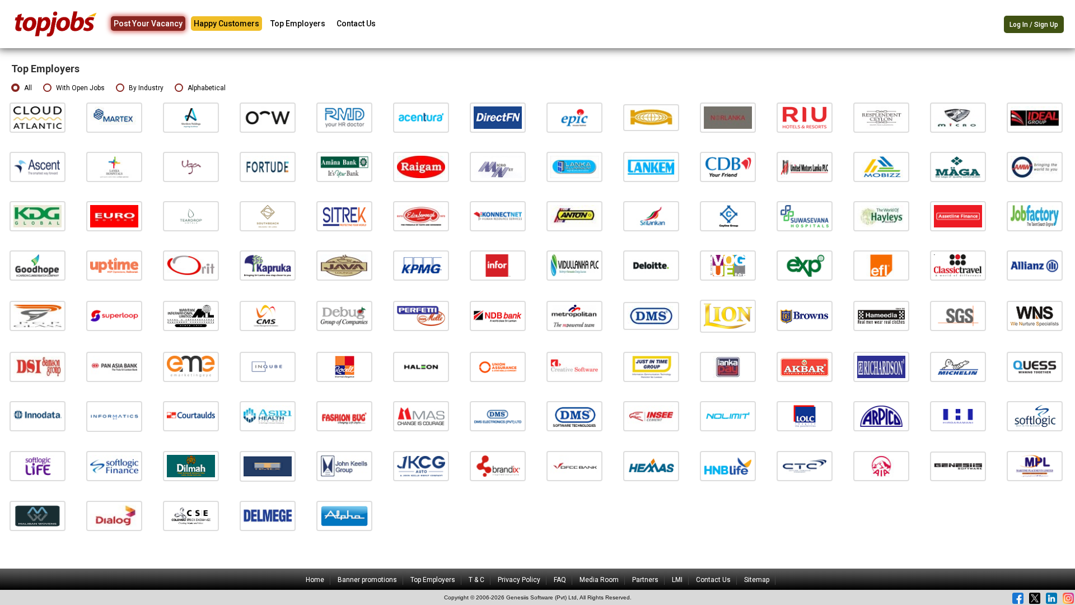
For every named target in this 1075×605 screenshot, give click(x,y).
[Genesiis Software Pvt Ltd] (957, 465)
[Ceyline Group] (727, 216)
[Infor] (497, 265)
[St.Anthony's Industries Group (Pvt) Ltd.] (574, 216)
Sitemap (756, 580)
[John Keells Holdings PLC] (344, 465)
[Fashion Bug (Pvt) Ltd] (344, 416)
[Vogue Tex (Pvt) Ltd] (727, 265)
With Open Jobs (80, 88)
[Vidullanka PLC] (574, 265)
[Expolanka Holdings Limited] (804, 265)
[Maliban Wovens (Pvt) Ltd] (37, 515)
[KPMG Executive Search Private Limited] (421, 265)
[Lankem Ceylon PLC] (651, 166)
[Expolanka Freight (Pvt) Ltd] (881, 265)
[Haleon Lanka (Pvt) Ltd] (421, 366)
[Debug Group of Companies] (344, 315)
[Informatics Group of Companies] (114, 416)
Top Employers (297, 23)
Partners (645, 580)
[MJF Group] (190, 465)
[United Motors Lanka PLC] (804, 166)
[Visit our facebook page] (1017, 598)
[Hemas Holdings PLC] (651, 465)
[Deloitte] (651, 265)
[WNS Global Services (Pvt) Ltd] (1034, 315)
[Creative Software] (574, 366)
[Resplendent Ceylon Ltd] (881, 117)
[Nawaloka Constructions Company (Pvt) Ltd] (651, 117)
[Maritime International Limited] (190, 315)
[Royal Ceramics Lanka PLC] (344, 366)
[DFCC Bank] (574, 465)
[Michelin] (957, 366)
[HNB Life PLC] (727, 465)
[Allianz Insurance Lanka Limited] (1034, 265)
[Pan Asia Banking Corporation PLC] (114, 366)
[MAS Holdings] (421, 416)
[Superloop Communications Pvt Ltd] (114, 315)
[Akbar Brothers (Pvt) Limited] (804, 366)
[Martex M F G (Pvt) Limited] (114, 117)
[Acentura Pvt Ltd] (421, 117)
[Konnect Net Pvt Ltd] (497, 216)
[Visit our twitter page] (1034, 598)
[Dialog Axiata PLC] (114, 515)
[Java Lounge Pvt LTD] (344, 265)
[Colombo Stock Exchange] (190, 515)
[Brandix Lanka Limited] (497, 465)
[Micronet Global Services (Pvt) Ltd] (497, 166)
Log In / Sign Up (1033, 25)
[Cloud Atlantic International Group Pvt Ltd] (37, 117)
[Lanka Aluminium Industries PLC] (574, 166)
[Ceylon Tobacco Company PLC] (804, 465)
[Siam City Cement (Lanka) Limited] (651, 416)
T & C (476, 580)
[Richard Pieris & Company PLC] (881, 416)
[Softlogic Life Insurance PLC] (37, 465)
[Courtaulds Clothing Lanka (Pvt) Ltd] (190, 416)
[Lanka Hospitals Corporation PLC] (114, 166)
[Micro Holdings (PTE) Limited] (957, 117)
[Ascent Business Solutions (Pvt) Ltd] (37, 166)
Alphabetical (207, 88)
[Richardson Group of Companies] (881, 366)
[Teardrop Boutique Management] (190, 216)
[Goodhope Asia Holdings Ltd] (37, 265)
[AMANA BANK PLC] (344, 166)
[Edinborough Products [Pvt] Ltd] (421, 216)
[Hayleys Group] (881, 216)
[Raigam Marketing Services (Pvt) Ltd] (421, 166)
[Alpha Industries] (344, 515)
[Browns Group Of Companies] (804, 315)
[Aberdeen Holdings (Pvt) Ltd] (190, 117)
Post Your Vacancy (148, 23)
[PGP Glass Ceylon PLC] (37, 315)
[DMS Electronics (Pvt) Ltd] (497, 416)
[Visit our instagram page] (1068, 598)
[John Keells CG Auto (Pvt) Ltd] (421, 465)
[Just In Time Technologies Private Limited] (651, 366)
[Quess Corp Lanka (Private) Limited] (1034, 366)
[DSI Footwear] (37, 366)
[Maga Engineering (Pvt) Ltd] (957, 166)
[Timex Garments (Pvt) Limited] (267, 465)
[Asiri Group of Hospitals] (267, 416)
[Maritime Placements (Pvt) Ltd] (1034, 465)
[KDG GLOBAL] (37, 216)
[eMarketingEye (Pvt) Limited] (190, 366)
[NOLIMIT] (727, 416)
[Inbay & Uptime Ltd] (114, 265)
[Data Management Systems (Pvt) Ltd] (651, 315)
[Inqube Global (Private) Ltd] (267, 366)
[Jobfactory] (1034, 216)
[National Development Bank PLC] (497, 315)
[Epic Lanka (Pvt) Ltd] (574, 117)
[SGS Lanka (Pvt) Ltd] (957, 315)
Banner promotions (367, 580)
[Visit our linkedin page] (1051, 598)
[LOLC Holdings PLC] (804, 416)
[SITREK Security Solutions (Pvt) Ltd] (344, 216)
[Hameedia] (881, 315)
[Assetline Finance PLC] (957, 216)
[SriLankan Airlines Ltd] (651, 216)
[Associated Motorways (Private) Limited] (1034, 166)
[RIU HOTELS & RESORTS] (804, 117)
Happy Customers (226, 23)
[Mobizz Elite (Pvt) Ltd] (881, 166)
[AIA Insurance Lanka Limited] (881, 465)
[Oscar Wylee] (267, 117)
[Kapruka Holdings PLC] (267, 265)
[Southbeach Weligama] (267, 216)
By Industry (146, 88)
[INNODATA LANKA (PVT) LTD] (37, 416)
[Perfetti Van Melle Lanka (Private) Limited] (421, 315)
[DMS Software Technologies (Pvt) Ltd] (574, 416)
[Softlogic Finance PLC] (114, 465)
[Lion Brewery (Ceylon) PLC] (727, 315)
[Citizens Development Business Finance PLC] (727, 166)
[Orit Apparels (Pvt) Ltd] (190, 265)
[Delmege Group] (267, 515)
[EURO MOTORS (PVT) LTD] (114, 216)
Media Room (599, 580)
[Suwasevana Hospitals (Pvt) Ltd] (804, 216)
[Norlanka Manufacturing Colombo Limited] (727, 117)
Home (315, 580)
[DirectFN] (497, 117)
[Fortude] (267, 166)
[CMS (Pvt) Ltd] (267, 315)
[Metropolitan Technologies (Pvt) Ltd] (574, 315)
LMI (677, 580)
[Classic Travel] (957, 265)
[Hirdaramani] (957, 416)
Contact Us (356, 23)
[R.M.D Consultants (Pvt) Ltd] (344, 117)
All (28, 88)
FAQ (560, 580)
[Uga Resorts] (190, 166)
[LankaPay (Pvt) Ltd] (727, 366)
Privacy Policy (519, 580)
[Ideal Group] (1034, 117)
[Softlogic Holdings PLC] (1034, 416)
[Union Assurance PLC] (497, 366)
